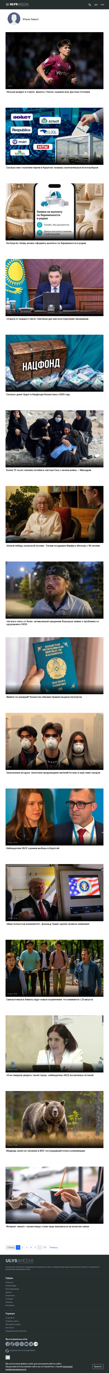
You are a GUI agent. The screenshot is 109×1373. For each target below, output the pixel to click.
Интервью (10, 1305)
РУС (102, 5)
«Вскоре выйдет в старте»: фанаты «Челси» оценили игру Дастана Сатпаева (48, 92)
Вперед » (54, 1247)
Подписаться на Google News (22, 1350)
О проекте (10, 1318)
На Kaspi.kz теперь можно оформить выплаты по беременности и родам (46, 243)
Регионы (9, 1302)
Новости (9, 1282)
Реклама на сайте (13, 1324)
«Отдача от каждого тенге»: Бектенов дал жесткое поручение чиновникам (47, 319)
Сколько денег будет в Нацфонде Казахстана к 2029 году (38, 394)
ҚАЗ (96, 5)
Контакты (10, 1328)
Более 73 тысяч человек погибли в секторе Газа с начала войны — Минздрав (48, 470)
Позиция (9, 1299)
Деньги (9, 1292)
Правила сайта (12, 1321)
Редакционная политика (16, 1331)
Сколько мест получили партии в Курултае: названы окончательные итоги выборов (52, 167)
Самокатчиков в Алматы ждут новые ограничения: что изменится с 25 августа (49, 999)
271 (45, 1247)
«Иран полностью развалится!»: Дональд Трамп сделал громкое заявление (47, 924)
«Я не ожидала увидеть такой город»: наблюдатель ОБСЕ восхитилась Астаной (49, 1075)
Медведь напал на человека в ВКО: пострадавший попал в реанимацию (45, 1150)
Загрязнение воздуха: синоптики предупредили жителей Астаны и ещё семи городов (53, 772)
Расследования (12, 1289)
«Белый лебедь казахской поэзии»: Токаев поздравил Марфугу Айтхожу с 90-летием (53, 545)
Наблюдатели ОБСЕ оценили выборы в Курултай (32, 848)
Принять (98, 1366)
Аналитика (10, 1295)
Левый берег (11, 1286)
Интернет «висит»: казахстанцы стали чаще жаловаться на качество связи (47, 1226)
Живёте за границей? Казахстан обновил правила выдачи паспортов (44, 697)
